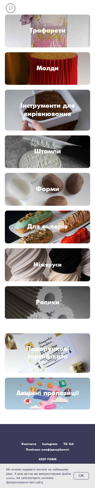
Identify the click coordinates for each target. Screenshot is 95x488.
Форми (47, 189)
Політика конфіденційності (47, 449)
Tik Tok (68, 444)
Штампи (47, 151)
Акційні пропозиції (47, 393)
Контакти (28, 444)
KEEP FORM (48, 459)
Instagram (49, 444)
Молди (48, 68)
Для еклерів (47, 226)
